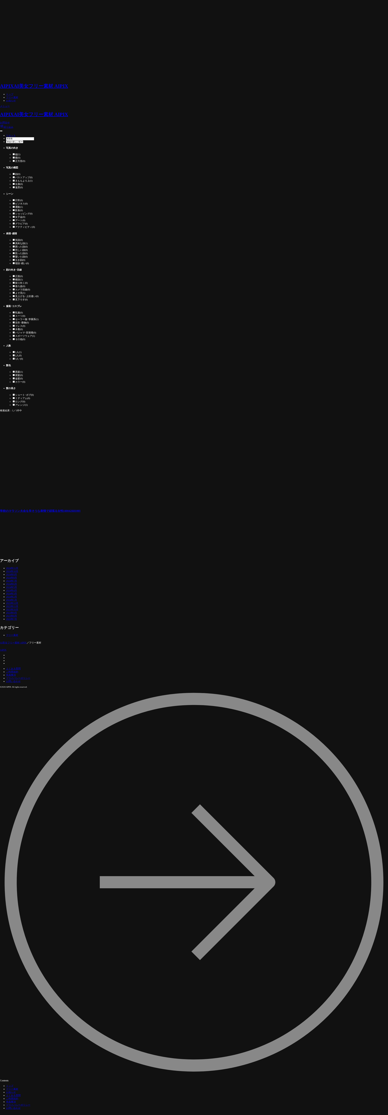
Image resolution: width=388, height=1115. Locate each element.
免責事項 (11, 675)
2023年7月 (11, 619)
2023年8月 (11, 616)
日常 (19, 200)
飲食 (19, 210)
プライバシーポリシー (18, 678)
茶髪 (19, 375)
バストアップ (23, 177)
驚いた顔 (21, 256)
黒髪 (19, 372)
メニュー (5, 106)
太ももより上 (23, 180)
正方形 (20, 161)
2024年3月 (11, 593)
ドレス (20, 326)
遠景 (19, 187)
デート (20, 220)
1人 (18, 352)
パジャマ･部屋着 (25, 332)
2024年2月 (11, 596)
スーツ (20, 316)
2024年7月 (11, 581)
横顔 (19, 279)
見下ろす (21, 299)
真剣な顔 (21, 243)
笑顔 (19, 240)
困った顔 (21, 246)
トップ (9, 94)
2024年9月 (11, 574)
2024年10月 (12, 571)
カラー (20, 382)
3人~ (19, 359)
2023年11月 (12, 606)
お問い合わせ (13, 681)
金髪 (19, 378)
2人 (18, 355)
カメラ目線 (22, 289)
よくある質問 (13, 668)
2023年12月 (12, 603)
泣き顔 (20, 260)
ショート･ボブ (24, 395)
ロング (20, 401)
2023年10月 (12, 609)
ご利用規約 (12, 671)
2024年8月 (11, 577)
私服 (19, 312)
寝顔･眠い (22, 263)
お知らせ (11, 100)
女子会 (20, 217)
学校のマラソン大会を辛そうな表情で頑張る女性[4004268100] (40, 510)
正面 (19, 276)
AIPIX (3, 650)
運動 (19, 207)
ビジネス (21, 203)
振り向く (21, 283)
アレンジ (21, 405)
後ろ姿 (20, 286)
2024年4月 (11, 590)
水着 (19, 329)
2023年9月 (11, 612)
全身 (19, 184)
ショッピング (23, 213)
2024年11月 (12, 568)
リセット (11, 135)
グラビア (21, 223)
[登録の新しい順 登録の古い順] (14, 141)
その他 (20, 339)
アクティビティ (25, 227)
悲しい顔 (21, 250)
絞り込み (6, 127)
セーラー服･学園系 (26, 319)
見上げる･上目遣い (26, 296)
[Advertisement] (65, 537)
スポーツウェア (25, 336)
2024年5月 (11, 587)
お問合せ (5, 122)
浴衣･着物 (22, 322)
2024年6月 (11, 584)
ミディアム (22, 398)
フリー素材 (12, 97)
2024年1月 (11, 600)
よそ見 (20, 293)
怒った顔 (21, 253)
